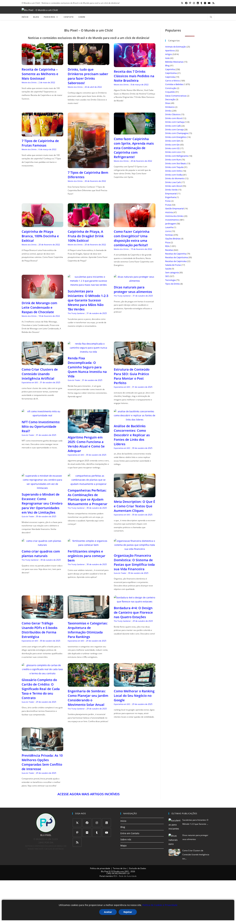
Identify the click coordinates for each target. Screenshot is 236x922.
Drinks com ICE (172, 148)
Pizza (167, 242)
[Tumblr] (96, 832)
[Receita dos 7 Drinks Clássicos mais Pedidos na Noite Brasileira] (134, 64)
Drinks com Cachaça (174, 121)
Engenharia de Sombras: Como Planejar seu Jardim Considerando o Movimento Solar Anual (88, 698)
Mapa (123, 845)
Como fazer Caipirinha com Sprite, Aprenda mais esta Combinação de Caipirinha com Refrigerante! (134, 148)
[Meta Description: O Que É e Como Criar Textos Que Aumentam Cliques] (134, 495)
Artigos (168, 54)
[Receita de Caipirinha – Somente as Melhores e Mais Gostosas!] (42, 63)
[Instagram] (96, 822)
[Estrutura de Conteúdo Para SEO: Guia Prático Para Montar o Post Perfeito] (134, 362)
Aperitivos (170, 50)
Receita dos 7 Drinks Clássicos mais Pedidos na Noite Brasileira (134, 76)
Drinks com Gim (172, 140)
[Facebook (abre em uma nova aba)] (186, 3)
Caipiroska (170, 76)
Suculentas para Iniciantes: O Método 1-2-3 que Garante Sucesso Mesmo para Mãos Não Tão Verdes (88, 300)
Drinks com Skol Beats (175, 163)
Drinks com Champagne (176, 133)
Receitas (169, 250)
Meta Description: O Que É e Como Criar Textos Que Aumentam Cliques (134, 506)
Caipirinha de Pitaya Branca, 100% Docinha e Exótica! (40, 236)
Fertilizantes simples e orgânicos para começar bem (86, 555)
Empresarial (170, 193)
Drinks (168, 110)
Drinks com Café (173, 125)
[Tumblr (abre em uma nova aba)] (201, 3)
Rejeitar (127, 911)
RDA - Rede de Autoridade (125, 876)
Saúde (168, 268)
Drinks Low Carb (173, 182)
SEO (167, 276)
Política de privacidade (100, 868)
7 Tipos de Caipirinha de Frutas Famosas (40, 143)
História (169, 212)
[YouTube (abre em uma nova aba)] (209, 3)
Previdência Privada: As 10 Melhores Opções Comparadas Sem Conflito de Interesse (42, 762)
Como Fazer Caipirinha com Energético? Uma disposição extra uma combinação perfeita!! (131, 238)
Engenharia (170, 197)
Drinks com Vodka (174, 174)
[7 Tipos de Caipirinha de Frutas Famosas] (42, 134)
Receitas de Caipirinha (175, 253)
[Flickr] (87, 832)
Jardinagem (170, 223)
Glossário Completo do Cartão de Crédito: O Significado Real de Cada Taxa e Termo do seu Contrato (41, 689)
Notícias (169, 234)
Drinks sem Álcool (173, 185)
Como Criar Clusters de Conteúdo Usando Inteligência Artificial (40, 374)
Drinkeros (170, 107)
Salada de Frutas (173, 264)
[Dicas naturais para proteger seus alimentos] (134, 280)
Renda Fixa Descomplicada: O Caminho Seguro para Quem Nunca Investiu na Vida (87, 367)
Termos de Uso (120, 868)
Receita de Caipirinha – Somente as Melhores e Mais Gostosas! (40, 74)
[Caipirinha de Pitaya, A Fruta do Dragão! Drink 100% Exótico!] (88, 224)
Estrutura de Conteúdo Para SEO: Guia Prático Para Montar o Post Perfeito (131, 376)
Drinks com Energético (176, 137)
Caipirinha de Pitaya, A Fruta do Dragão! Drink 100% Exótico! (86, 236)
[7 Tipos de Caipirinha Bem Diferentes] (88, 166)
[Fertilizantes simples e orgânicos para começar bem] (88, 544)
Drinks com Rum (173, 159)
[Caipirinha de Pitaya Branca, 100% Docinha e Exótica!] (42, 224)
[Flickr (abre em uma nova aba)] (205, 3)
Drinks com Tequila (174, 167)
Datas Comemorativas (175, 95)
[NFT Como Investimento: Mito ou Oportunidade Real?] (42, 415)
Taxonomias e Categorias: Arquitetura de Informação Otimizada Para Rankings (88, 630)
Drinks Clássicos (172, 114)
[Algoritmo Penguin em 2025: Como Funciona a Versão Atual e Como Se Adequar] (88, 430)
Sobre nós (125, 839)
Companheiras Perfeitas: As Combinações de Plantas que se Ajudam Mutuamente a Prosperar (87, 497)
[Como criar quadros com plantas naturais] (42, 544)
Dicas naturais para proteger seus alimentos (133, 289)
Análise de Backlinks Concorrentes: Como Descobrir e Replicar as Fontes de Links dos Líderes (132, 435)
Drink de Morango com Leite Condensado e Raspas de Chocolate (39, 307)
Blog (167, 65)
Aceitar (108, 911)
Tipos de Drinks (172, 283)
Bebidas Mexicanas (174, 61)
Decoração (170, 99)
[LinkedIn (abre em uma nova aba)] (198, 3)
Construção (170, 88)
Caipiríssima (171, 73)
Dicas (167, 103)
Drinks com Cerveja (174, 129)
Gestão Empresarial (174, 208)
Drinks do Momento (174, 178)
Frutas (168, 204)
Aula (167, 58)
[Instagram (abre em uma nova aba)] (194, 3)
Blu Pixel (105, 871)
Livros (168, 231)
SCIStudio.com (117, 871)
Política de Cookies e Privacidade (159, 905)
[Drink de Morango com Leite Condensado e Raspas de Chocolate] (42, 296)
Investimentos (172, 219)
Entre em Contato (129, 833)
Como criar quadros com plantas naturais (41, 553)
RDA (167, 246)
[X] (77, 822)
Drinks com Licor (173, 152)
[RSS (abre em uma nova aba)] (212, 3)
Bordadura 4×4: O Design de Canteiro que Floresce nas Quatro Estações (133, 612)
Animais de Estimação (175, 46)
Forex (168, 200)
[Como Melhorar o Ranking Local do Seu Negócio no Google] (134, 684)
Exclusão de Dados (137, 868)
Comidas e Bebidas (174, 84)
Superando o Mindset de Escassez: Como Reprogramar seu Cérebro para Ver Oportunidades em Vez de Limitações (42, 503)
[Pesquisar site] (211, 17)
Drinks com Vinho (173, 170)
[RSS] (77, 842)
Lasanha (169, 227)
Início (123, 820)
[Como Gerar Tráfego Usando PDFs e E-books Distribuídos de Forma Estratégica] (42, 616)
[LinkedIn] (106, 822)
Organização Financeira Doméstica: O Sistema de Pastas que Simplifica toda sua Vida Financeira (134, 562)
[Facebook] (87, 822)
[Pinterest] (77, 832)
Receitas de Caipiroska (175, 261)
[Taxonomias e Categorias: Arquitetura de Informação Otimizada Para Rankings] (88, 616)
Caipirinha (170, 69)
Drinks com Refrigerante (176, 155)
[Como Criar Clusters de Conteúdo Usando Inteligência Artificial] (42, 362)
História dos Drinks (174, 216)
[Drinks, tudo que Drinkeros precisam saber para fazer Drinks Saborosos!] (88, 63)
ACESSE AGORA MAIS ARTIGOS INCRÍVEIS (88, 794)
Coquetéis (170, 91)
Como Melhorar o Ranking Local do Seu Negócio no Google (134, 695)
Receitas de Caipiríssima (176, 257)
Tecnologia (170, 280)
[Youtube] (106, 832)
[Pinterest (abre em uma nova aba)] (190, 3)
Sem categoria (172, 272)
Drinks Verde (171, 189)
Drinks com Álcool (173, 118)
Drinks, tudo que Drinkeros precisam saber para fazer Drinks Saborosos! (88, 76)
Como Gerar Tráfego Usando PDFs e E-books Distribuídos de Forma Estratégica (39, 630)
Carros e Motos (172, 80)
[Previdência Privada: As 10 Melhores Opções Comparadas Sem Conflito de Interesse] (42, 749)
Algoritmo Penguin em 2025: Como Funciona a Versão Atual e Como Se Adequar (86, 444)
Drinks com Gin (172, 144)
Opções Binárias (172, 238)
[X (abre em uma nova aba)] (182, 3)
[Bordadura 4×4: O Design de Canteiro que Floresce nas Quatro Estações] (134, 601)
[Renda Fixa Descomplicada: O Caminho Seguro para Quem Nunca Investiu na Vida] (88, 351)
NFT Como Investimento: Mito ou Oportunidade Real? (41, 426)
